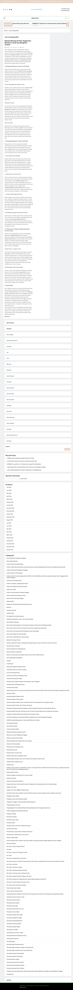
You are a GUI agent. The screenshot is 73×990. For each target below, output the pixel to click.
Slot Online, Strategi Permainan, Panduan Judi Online (19, 876)
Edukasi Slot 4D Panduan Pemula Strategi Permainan (19, 604)
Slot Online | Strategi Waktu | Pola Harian (16, 858)
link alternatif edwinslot (12, 723)
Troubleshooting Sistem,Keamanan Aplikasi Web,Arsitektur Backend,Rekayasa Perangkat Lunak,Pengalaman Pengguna (35, 971)
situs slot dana (10, 393)
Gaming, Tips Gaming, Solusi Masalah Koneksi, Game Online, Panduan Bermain (25, 654)
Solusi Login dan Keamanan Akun (15, 891)
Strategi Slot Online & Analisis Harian (15, 897)
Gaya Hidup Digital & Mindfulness (14, 657)
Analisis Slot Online (11, 589)
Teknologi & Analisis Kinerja (13, 900)
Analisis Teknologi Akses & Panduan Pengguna (18, 592)
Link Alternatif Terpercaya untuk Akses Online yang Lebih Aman (22, 461)
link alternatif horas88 (12, 726)
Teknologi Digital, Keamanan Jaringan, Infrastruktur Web (20, 947)
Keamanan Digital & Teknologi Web (15, 699)
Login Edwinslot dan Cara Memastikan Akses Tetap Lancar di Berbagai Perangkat (43, 1)
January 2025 (10, 540)
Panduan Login (10, 764)
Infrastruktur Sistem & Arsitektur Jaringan (16, 669)
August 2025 (10, 520)
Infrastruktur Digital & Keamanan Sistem (16, 666)
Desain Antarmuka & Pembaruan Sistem (16, 595)
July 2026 (9, 487)
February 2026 (10, 502)
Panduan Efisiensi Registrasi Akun (15, 761)
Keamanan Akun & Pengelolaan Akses (16, 684)
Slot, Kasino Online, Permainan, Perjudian (16, 885)
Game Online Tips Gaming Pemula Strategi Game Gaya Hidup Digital (23, 631)
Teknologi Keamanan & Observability (15, 953)
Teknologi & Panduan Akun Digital (15, 914)
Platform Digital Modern (12, 837)
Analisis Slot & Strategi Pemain (14, 580)
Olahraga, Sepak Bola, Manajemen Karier (16, 732)
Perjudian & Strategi (11, 813)
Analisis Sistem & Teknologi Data (15, 573)
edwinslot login (10, 613)
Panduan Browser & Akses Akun (14, 752)
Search (8, 446)
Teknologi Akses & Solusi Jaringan (15, 932)
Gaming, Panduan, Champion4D (14, 652)
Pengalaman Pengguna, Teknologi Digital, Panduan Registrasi (21, 802)
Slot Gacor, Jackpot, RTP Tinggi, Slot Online (17, 852)
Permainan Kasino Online (13, 819)
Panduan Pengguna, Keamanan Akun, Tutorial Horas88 (19, 775)
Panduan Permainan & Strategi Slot (15, 781)
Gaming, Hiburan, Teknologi (13, 646)
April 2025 (9, 532)
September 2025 (10, 517)
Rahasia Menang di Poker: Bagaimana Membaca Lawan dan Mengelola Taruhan (18, 43)
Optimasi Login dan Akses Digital (14, 738)
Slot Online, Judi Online (12, 864)
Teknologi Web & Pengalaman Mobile (15, 965)
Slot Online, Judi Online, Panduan (14, 867)
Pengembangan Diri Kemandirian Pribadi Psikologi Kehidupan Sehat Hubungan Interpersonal (28, 808)
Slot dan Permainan (11, 843)
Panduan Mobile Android (12, 772)
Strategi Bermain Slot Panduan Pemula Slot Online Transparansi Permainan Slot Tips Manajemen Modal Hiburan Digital (35, 894)
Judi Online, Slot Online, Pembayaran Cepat (17, 675)
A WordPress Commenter (13, 478)
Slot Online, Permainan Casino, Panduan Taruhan (18, 873)
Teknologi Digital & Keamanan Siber (15, 944)
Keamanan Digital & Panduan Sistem (15, 696)
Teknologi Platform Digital (13, 959)
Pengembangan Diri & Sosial (13, 805)
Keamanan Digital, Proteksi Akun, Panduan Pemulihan (19, 705)
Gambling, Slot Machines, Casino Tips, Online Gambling (20, 619)
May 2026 (9, 493)
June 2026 (9, 490)
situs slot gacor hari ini (12, 340)
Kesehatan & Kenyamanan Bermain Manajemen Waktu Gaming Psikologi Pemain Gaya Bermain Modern (31, 708)
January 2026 (10, 505)
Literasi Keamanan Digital (13, 729)
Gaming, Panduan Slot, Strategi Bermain (16, 649)
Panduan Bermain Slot (12, 750)
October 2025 (10, 514)
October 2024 (10, 549)
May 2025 (9, 529)
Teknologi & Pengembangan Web (14, 920)
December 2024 (10, 543)
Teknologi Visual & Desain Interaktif (15, 962)
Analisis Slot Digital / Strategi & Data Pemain (17, 583)
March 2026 (9, 499)
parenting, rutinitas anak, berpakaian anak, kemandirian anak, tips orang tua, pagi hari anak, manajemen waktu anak (34, 793)
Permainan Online (11, 822)
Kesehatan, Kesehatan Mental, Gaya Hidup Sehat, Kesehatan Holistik (23, 714)
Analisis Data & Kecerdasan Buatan (15, 564)
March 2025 (9, 535)
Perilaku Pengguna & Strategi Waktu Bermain (17, 810)
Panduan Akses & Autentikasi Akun (15, 747)
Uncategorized (10, 974)
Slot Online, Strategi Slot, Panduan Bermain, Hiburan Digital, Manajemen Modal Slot (26, 879)
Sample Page (34, 18)
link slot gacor (10, 334)
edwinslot (9, 607)
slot (7, 352)
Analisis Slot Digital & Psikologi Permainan (17, 586)
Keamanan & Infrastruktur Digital (14, 678)
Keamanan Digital (11, 693)
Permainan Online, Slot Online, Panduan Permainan (19, 825)
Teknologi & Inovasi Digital (13, 912)
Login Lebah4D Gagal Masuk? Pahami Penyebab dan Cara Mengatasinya (24, 470)
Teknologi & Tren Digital (12, 929)
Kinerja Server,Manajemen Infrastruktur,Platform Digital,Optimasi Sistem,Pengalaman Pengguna (29, 717)
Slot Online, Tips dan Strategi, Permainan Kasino (18, 882)
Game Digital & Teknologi (13, 622)
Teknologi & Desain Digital (13, 903)
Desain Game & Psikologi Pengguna (15, 598)
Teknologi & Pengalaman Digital (14, 917)
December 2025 (10, 508)
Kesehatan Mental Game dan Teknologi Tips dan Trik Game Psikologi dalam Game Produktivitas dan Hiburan (32, 711)
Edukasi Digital (10, 601)
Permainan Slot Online (12, 828)
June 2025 (9, 526)
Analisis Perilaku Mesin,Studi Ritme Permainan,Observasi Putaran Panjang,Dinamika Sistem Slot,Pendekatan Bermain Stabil (36, 567)
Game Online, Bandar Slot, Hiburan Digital (16, 634)
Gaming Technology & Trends (13, 640)
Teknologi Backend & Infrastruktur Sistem (16, 935)
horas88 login (10, 663)
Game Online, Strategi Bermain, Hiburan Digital (18, 637)
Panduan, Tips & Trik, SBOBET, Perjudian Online (18, 790)
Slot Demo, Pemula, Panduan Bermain (16, 846)
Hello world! (24, 478)
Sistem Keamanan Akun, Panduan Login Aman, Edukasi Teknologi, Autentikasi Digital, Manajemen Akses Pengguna (34, 840)
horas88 (8, 660)
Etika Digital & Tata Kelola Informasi (15, 616)
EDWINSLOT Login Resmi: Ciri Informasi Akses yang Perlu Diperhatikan (35, 23)
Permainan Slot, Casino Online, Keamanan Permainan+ (20, 831)
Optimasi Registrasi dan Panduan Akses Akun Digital (19, 741)
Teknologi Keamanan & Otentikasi (15, 956)
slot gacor (9, 346)
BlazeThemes (23, 987)
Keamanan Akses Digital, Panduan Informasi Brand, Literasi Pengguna (23, 681)
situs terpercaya (10, 417)
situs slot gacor (10, 376)
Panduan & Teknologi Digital (13, 744)
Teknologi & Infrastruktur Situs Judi (15, 908)
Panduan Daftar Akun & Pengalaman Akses (17, 755)
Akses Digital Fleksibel (12, 561)
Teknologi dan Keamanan (13, 938)
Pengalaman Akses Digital (13, 796)
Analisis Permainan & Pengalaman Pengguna (17, 570)
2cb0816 (8, 47)
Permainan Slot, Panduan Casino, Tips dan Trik (18, 834)
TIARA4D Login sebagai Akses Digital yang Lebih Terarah (20, 458)
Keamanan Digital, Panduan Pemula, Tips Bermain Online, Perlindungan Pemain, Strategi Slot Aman (30, 702)
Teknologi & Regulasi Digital (13, 926)
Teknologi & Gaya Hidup (12, 906)
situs (8, 358)
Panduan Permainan (11, 778)
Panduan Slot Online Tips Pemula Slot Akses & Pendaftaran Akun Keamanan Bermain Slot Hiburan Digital (32, 784)
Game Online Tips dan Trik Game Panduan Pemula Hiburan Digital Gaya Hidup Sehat (26, 628)
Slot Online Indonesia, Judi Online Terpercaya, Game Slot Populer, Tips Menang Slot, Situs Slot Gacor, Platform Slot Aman (35, 861)
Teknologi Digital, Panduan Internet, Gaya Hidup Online (19, 950)
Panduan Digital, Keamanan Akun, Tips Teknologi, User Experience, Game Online (26, 758)
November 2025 (10, 511)
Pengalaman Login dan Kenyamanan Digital (17, 799)
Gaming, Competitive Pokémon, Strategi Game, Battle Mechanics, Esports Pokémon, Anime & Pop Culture (32, 643)
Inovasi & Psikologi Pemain (13, 672)
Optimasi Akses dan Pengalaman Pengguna (17, 735)
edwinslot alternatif (11, 610)
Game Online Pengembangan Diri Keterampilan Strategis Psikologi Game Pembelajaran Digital (29, 625)
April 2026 (9, 496)
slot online (9, 411)
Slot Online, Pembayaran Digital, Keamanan (17, 870)
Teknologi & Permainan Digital (14, 923)
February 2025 (10, 537)
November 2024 (10, 546)
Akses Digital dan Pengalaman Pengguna (16, 558)
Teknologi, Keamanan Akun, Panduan (15, 968)
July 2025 (9, 523)
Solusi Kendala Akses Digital (13, 888)
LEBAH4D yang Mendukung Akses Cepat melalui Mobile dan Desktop (23, 720)
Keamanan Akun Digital (12, 687)
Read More (7, 316)
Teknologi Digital (11, 941)
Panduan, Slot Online (11, 787)
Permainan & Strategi (12, 816)
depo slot (9, 364)
